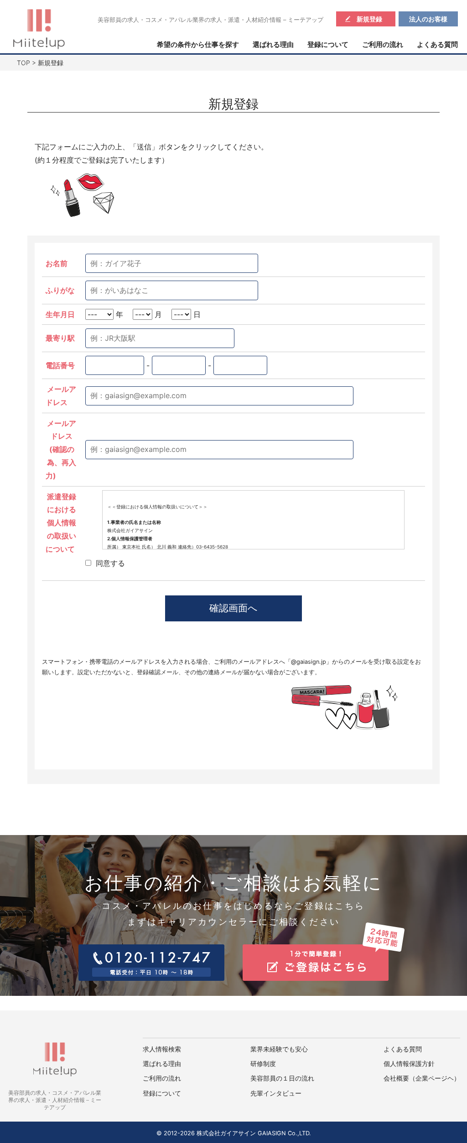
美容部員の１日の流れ (282, 1078)
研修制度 (263, 1063)
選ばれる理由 (273, 45)
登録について (327, 45)
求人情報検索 (162, 1049)
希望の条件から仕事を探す (198, 45)
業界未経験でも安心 (279, 1049)
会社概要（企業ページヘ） (422, 1078)
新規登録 (369, 19)
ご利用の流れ (382, 45)
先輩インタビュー (275, 1093)
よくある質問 (437, 45)
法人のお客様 (428, 19)
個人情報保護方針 (409, 1063)
